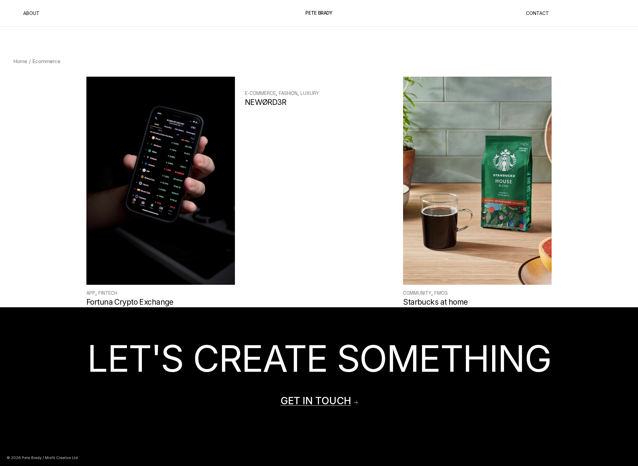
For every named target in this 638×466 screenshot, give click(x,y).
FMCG (441, 293)
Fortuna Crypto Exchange (129, 302)
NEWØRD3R (265, 102)
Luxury (309, 93)
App (90, 293)
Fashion (288, 93)
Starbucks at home (435, 302)
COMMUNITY (417, 293)
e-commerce (260, 93)
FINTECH (107, 293)
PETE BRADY (319, 13)
